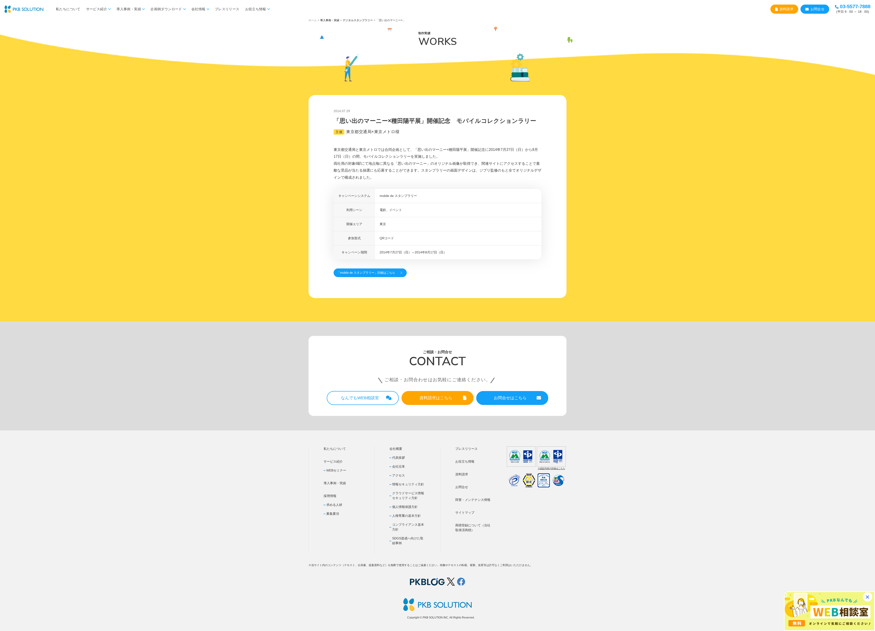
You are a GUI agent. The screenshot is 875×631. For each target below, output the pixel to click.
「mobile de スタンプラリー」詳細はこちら (366, 272)
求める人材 (334, 505)
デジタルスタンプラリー (358, 20)
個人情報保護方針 (405, 507)
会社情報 (198, 9)
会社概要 (395, 449)
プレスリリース (227, 9)
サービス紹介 (96, 9)
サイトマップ (464, 512)
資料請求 (787, 9)
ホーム (313, 20)
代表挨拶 (398, 457)
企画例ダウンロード (166, 9)
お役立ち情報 (255, 9)
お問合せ (818, 9)
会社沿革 (398, 466)
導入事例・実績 (128, 9)
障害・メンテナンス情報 (472, 500)
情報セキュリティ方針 (408, 484)
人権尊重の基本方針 (406, 516)
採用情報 (330, 496)
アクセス (398, 475)
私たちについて (68, 9)
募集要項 (332, 513)
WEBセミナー (336, 470)
